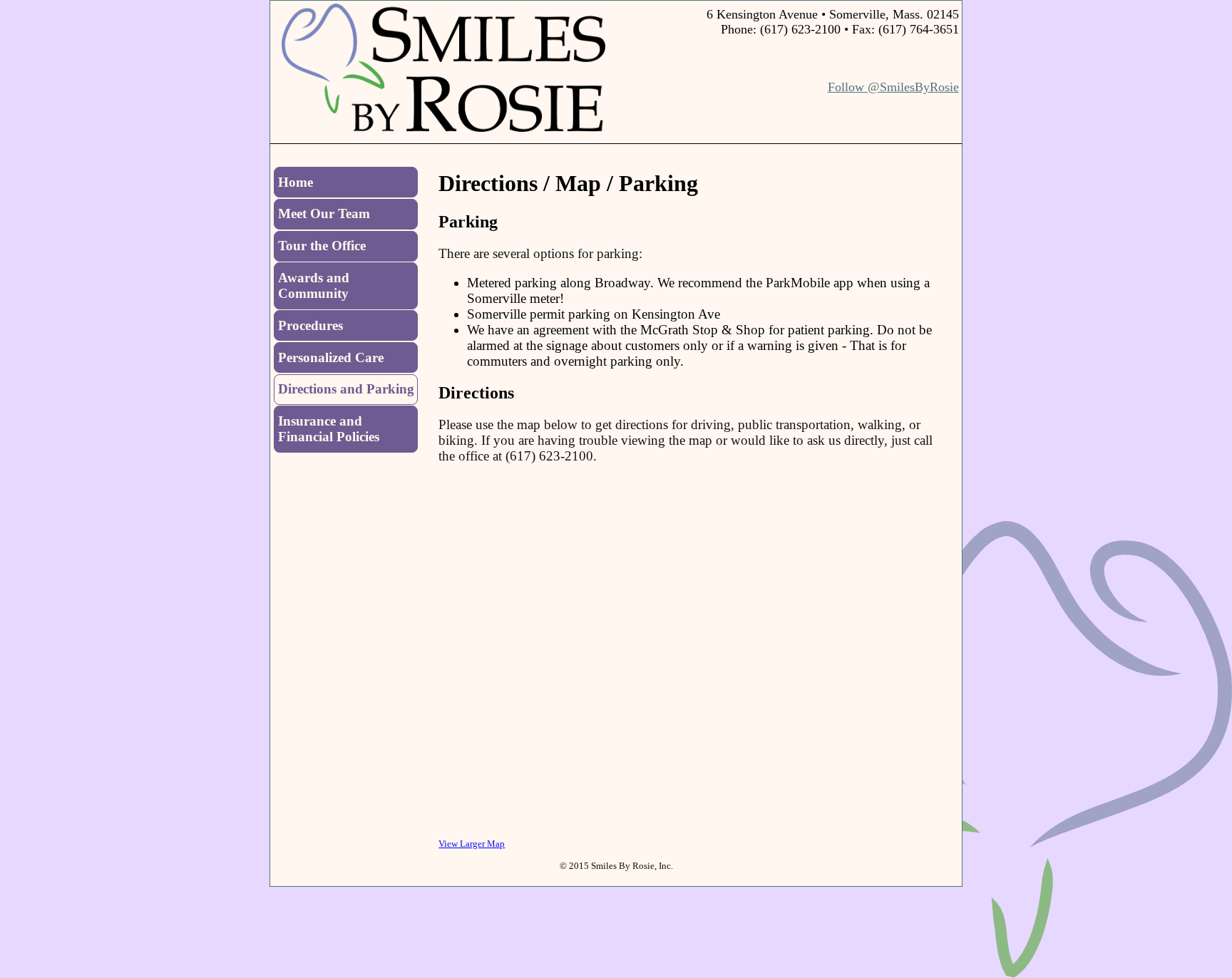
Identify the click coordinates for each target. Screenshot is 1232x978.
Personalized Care (331, 357)
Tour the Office (322, 245)
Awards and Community (313, 285)
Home (295, 182)
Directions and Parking (346, 388)
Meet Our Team (324, 213)
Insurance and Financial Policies (328, 428)
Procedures (310, 325)
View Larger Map (471, 843)
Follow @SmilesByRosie (893, 87)
